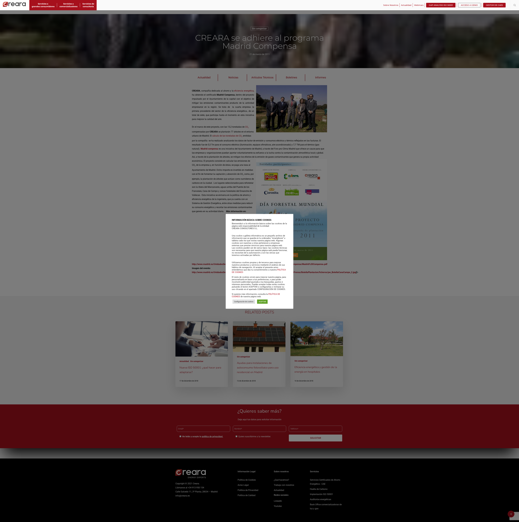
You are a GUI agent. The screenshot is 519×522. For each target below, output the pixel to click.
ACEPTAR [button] (262, 302)
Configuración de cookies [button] (243, 302)
